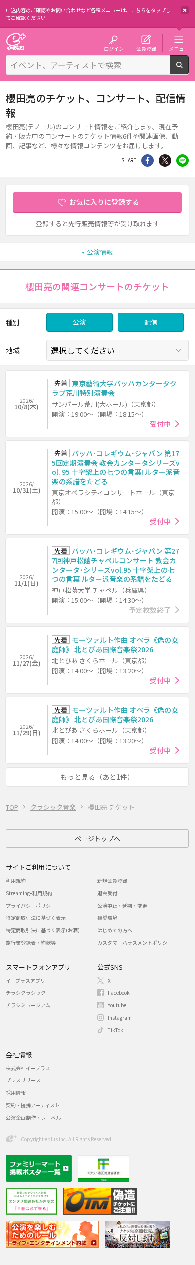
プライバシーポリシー (31, 905)
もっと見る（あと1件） (97, 777)
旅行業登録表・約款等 (31, 942)
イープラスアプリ (26, 980)
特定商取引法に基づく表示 (36, 917)
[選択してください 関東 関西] (117, 350)
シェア (148, 160)
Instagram (120, 1017)
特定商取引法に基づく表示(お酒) (43, 930)
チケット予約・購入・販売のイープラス (16, 41)
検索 (188, 70)
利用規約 (16, 880)
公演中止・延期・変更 (123, 905)
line (182, 160)
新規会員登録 (113, 880)
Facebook (119, 992)
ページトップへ (97, 838)
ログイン (114, 48)
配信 (151, 322)
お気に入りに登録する (105, 202)
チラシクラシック (26, 992)
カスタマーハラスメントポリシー (135, 942)
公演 (79, 322)
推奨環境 (108, 917)
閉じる (185, 10)
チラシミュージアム (28, 1005)
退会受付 (108, 893)
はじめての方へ (115, 930)
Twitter (165, 160)
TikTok (116, 1030)
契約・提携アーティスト (33, 1105)
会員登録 (146, 48)
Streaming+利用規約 (29, 893)
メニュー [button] (179, 48)
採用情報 (16, 1092)
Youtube (117, 1005)
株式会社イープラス (28, 1068)
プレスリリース (23, 1080)
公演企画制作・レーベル (33, 1117)
